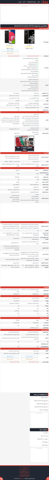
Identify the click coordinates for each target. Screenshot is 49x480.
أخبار (24, 2)
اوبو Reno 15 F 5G (43, 410)
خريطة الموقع (24, 472)
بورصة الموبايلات (31, 2)
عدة (45, 1)
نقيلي (20, 2)
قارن (38, 2)
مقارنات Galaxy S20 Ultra (34, 362)
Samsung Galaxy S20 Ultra (32, 56)
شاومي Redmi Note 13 (42, 439)
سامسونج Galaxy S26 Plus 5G (41, 407)
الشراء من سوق (10, 50)
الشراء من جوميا (10, 53)
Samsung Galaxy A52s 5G (13, 56)
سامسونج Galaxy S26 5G (42, 404)
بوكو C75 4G (44, 442)
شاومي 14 (45, 433)
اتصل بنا (24, 468)
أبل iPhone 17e (44, 398)
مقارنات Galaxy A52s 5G (14, 362)
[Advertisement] (24, 14)
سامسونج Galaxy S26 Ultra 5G (40, 401)
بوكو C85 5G (44, 445)
